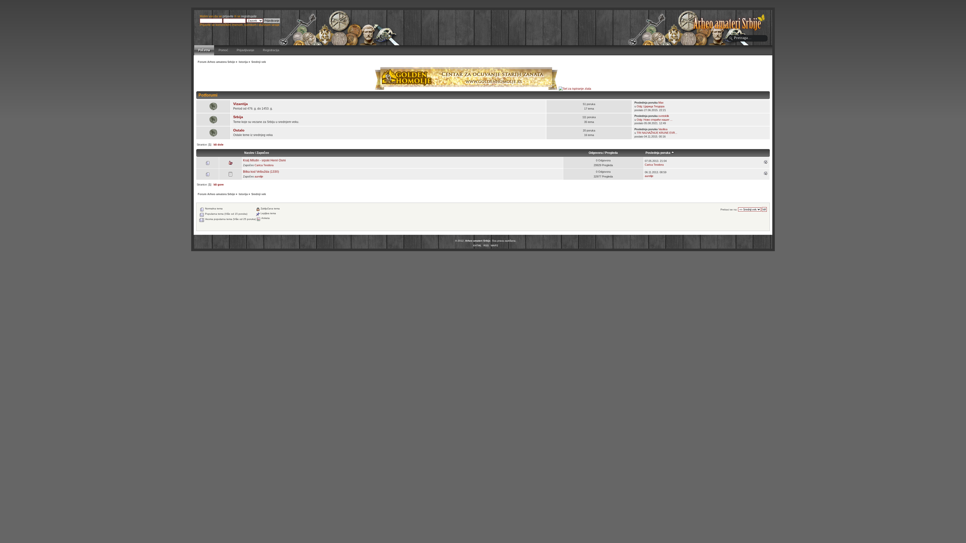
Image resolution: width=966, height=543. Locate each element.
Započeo (263, 153)
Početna (204, 50)
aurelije (259, 176)
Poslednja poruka (658, 153)
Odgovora (596, 153)
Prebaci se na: (728, 209)
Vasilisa (662, 129)
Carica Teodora (264, 165)
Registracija (271, 50)
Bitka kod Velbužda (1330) (261, 171)
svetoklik (663, 115)
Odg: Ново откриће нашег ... (654, 119)
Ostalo (239, 130)
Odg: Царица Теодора (650, 106)
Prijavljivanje (245, 50)
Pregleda (611, 153)
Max (661, 102)
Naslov (249, 153)
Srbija (238, 117)
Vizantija (240, 104)
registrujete (249, 16)
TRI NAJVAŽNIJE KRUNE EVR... (657, 132)
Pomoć (223, 50)
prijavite (228, 16)
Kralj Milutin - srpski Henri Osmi (264, 160)
